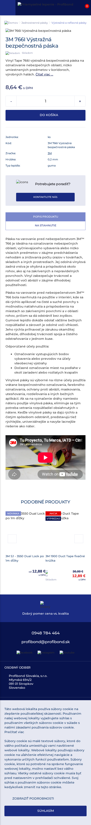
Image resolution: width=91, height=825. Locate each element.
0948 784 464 (46, 633)
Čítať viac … (44, 74)
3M (50, 153)
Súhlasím (45, 811)
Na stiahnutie (45, 225)
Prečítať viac (14, 732)
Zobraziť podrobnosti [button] (33, 798)
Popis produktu (45, 216)
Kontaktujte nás (45, 197)
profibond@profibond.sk (45, 641)
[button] (83, 7)
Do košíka (48, 115)
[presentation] (12, 538)
